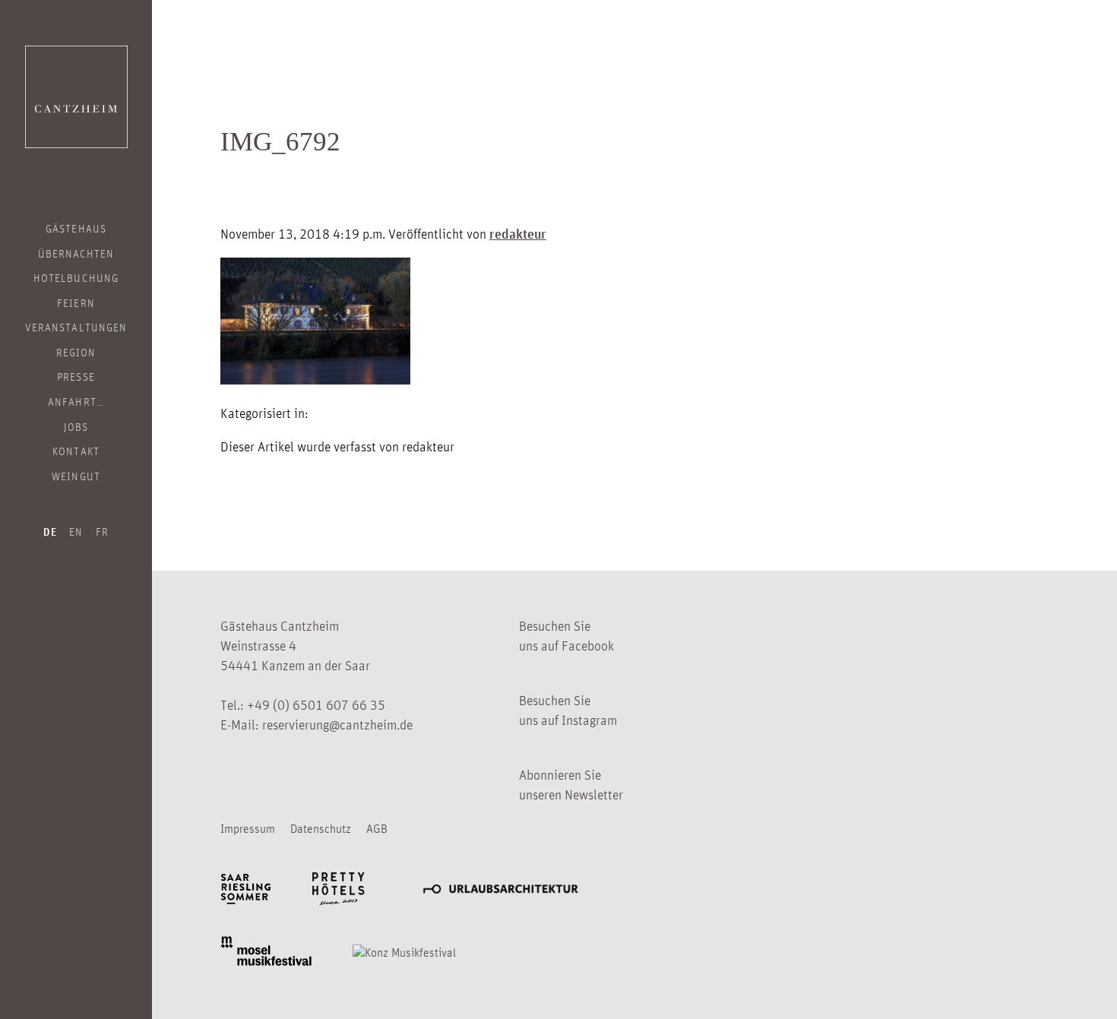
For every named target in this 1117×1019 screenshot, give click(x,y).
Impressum (247, 828)
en (76, 531)
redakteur (517, 233)
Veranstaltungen (76, 327)
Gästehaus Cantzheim (76, 97)
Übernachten (76, 253)
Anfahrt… (75, 401)
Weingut (76, 476)
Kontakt (75, 450)
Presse (75, 376)
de (50, 532)
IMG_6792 (280, 142)
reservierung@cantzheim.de (337, 724)
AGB (377, 828)
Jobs (76, 426)
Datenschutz (320, 828)
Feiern (75, 302)
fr (102, 531)
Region (76, 352)
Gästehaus (76, 228)
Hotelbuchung (76, 277)
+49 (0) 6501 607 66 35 (316, 704)
